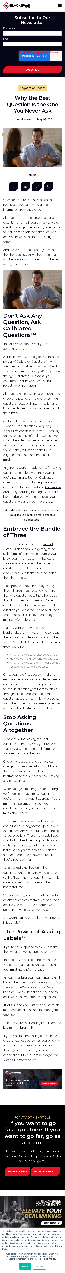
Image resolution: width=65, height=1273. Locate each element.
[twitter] (37, 186)
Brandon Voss (24, 119)
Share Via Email (18, 1171)
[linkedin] (25, 186)
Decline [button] (39, 1266)
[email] (49, 186)
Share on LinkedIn (45, 1171)
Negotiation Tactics (33, 88)
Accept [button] (25, 1266)
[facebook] (13, 186)
